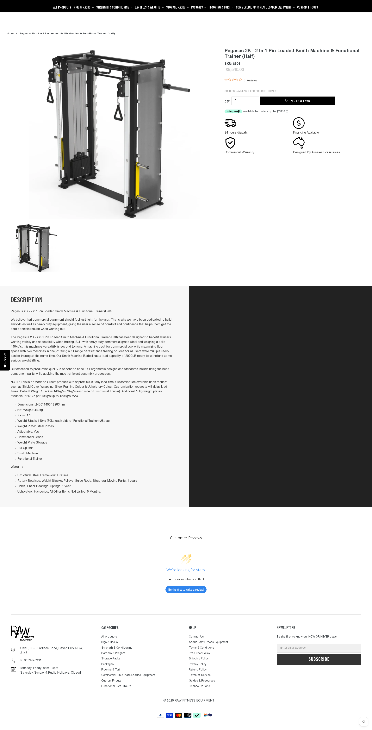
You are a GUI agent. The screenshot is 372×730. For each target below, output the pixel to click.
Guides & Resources (202, 681)
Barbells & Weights (113, 653)
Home (10, 34)
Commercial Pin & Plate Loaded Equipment (128, 675)
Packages (107, 664)
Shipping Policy (198, 659)
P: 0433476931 (30, 660)
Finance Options (199, 686)
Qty (227, 102)
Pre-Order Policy (199, 653)
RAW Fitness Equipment (194, 700)
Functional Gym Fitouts (116, 686)
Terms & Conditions (201, 648)
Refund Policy (198, 670)
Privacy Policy (197, 664)
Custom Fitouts (111, 681)
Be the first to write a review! (186, 589)
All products (109, 637)
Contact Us (196, 637)
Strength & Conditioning (116, 648)
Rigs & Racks (109, 642)
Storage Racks (110, 659)
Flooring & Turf (110, 670)
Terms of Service (200, 675)
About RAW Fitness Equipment (208, 642)
